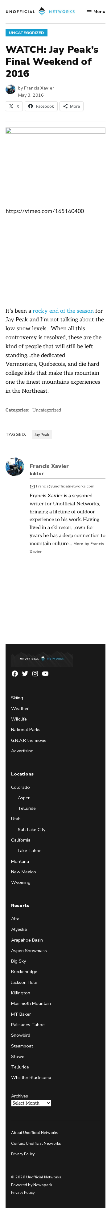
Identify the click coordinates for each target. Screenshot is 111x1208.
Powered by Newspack (31, 1184)
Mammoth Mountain (31, 1003)
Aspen (24, 798)
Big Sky (18, 961)
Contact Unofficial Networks (36, 1143)
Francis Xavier (39, 88)
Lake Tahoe (30, 850)
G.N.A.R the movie (29, 740)
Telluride (27, 808)
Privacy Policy (23, 1153)
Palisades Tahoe (28, 1025)
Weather (20, 708)
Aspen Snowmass (29, 950)
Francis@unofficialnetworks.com (65, 486)
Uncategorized (26, 32)
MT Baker (21, 1014)
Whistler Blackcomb (31, 1077)
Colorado (20, 787)
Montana (20, 861)
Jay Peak (42, 434)
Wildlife (19, 719)
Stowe (17, 1056)
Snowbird (20, 1035)
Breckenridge (24, 971)
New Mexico (23, 872)
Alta (15, 919)
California (21, 840)
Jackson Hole (24, 982)
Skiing (17, 698)
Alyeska (19, 929)
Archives (19, 1096)
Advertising (22, 751)
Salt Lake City (31, 829)
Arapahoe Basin (27, 940)
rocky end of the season (63, 311)
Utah (16, 819)
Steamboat (22, 1046)
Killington (20, 993)
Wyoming (21, 882)
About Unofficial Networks (34, 1132)
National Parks (25, 729)
